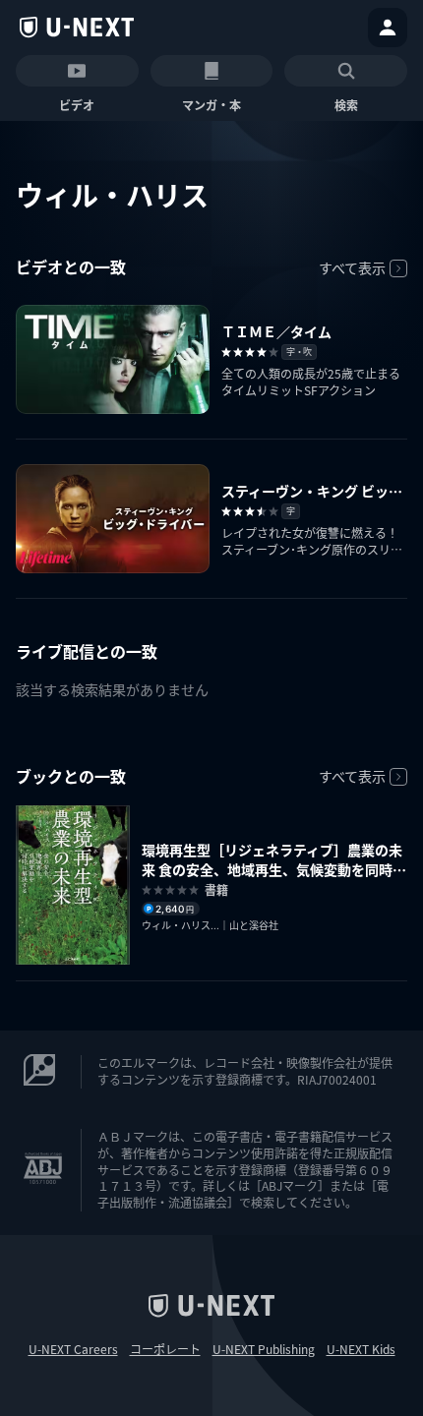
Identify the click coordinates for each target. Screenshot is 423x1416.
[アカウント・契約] (387, 27)
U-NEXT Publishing (263, 1349)
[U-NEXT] (77, 27)
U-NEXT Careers (73, 1349)
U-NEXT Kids (361, 1349)
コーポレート (165, 1349)
